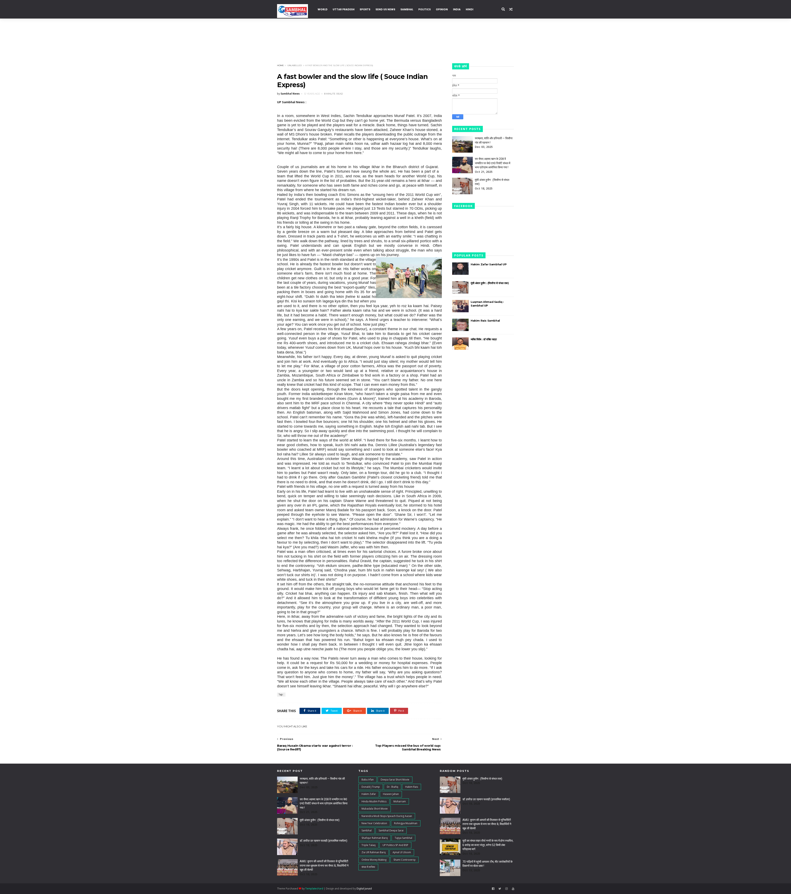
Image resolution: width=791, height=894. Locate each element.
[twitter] (499, 888)
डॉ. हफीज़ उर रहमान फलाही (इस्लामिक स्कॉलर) (323, 840)
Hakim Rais (411, 787)
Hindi (469, 9)
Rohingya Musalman (405, 823)
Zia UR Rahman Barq (374, 852)
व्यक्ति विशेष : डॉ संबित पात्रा (484, 339)
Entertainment (490, 27)
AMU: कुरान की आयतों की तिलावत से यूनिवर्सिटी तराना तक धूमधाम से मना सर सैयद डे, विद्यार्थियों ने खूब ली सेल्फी (324, 865)
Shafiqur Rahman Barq (375, 838)
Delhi (283, 45)
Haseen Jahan (391, 794)
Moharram (399, 801)
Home (280, 65)
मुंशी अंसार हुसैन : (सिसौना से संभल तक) (490, 283)
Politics (424, 9)
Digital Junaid (364, 888)
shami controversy (404, 859)
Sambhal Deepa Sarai (391, 830)
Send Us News (385, 9)
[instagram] (506, 888)
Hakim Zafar (369, 794)
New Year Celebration (374, 823)
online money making (374, 859)
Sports (365, 9)
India (457, 9)
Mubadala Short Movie (375, 808)
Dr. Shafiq (392, 787)
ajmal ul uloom (402, 852)
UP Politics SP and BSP (395, 845)
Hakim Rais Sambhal (485, 320)
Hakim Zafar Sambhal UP (489, 264)
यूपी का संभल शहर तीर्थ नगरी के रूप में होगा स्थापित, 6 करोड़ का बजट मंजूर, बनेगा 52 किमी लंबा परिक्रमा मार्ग (487, 845)
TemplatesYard (314, 888)
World (323, 9)
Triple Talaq (369, 845)
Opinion (442, 9)
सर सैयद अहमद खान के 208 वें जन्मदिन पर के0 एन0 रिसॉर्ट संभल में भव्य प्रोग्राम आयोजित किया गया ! (492, 163)
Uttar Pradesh (344, 9)
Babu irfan (368, 779)
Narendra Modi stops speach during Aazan (387, 816)
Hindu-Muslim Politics (374, 801)
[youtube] (513, 888)
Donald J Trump (371, 787)
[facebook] (493, 888)
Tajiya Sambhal (403, 838)
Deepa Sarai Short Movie (395, 779)
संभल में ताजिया (368, 867)
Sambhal (406, 9)
